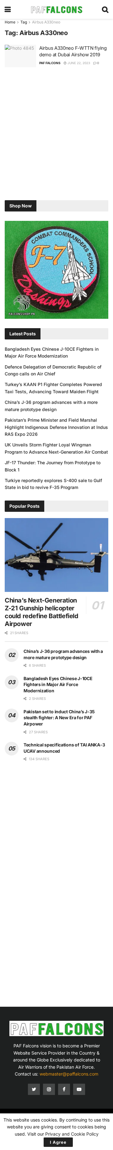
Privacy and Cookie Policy (72, 1134)
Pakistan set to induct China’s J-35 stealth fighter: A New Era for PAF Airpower (59, 717)
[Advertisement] (56, 134)
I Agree (58, 1142)
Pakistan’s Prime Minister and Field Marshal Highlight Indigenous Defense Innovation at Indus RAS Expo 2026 (56, 427)
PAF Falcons (50, 63)
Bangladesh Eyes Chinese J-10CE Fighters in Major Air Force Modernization (58, 684)
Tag (23, 22)
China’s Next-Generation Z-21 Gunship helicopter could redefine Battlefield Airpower (41, 612)
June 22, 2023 (78, 63)
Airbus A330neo (46, 22)
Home (10, 22)
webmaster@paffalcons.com (69, 1073)
